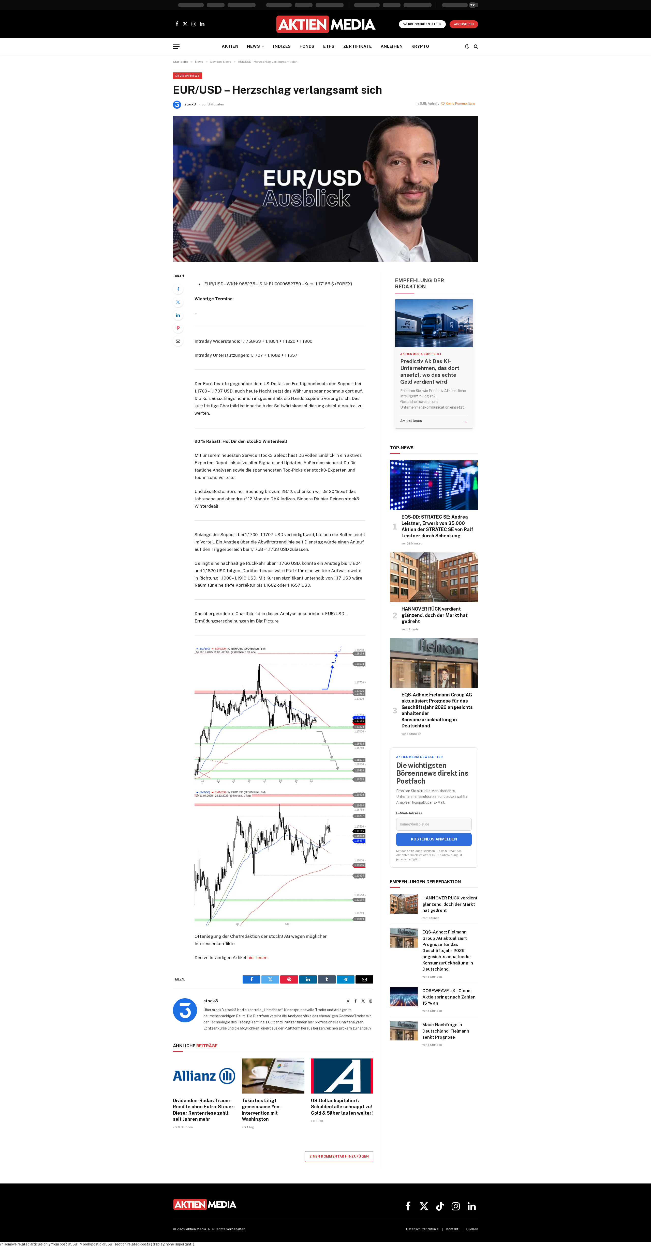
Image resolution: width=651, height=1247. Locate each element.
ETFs (329, 46)
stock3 (190, 104)
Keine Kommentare (460, 103)
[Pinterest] (178, 328)
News (253, 46)
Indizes (282, 46)
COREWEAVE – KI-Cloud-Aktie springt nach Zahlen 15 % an (449, 997)
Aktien (230, 46)
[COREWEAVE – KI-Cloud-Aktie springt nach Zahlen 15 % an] (404, 996)
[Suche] (475, 46)
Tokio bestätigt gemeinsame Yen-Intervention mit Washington (261, 1110)
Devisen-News (187, 75)
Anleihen (392, 46)
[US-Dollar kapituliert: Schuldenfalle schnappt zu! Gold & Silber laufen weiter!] (342, 1076)
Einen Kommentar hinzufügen (339, 1156)
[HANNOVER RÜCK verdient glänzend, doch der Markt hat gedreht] (434, 577)
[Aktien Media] (326, 24)
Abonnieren (464, 24)
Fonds (307, 46)
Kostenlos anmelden (434, 839)
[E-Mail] (178, 341)
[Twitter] (178, 302)
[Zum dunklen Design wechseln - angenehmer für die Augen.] (467, 46)
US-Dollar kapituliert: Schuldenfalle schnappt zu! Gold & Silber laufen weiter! (342, 1107)
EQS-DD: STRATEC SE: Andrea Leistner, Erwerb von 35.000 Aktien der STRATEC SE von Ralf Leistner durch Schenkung (437, 526)
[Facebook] (178, 289)
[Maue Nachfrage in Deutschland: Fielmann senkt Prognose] (404, 1030)
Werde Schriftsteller (422, 24)
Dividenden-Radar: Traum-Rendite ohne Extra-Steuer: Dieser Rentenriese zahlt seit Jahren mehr (204, 1110)
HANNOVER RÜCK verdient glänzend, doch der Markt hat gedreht (435, 615)
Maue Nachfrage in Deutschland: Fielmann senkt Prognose (445, 1031)
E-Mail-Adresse (409, 813)
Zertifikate (357, 46)
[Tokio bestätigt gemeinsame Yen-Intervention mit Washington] (273, 1076)
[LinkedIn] (178, 315)
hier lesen (257, 957)
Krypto (420, 46)
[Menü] (176, 46)
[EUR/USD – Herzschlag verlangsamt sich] (325, 189)
